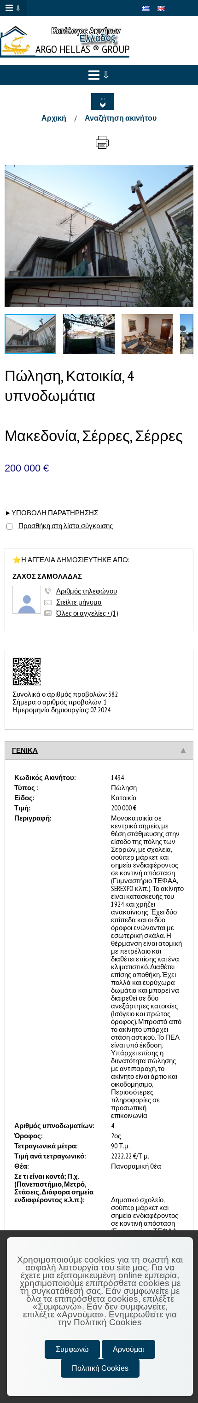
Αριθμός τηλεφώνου (86, 591)
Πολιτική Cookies (100, 1368)
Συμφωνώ (72, 1349)
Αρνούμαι (128, 1349)
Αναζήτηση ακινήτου (121, 117)
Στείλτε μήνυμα (79, 602)
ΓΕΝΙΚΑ (25, 750)
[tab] (99, 750)
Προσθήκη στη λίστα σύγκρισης (65, 526)
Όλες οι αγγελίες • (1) (87, 613)
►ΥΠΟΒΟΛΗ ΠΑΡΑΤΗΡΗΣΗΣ (51, 512)
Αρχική (53, 117)
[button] (185, 173)
